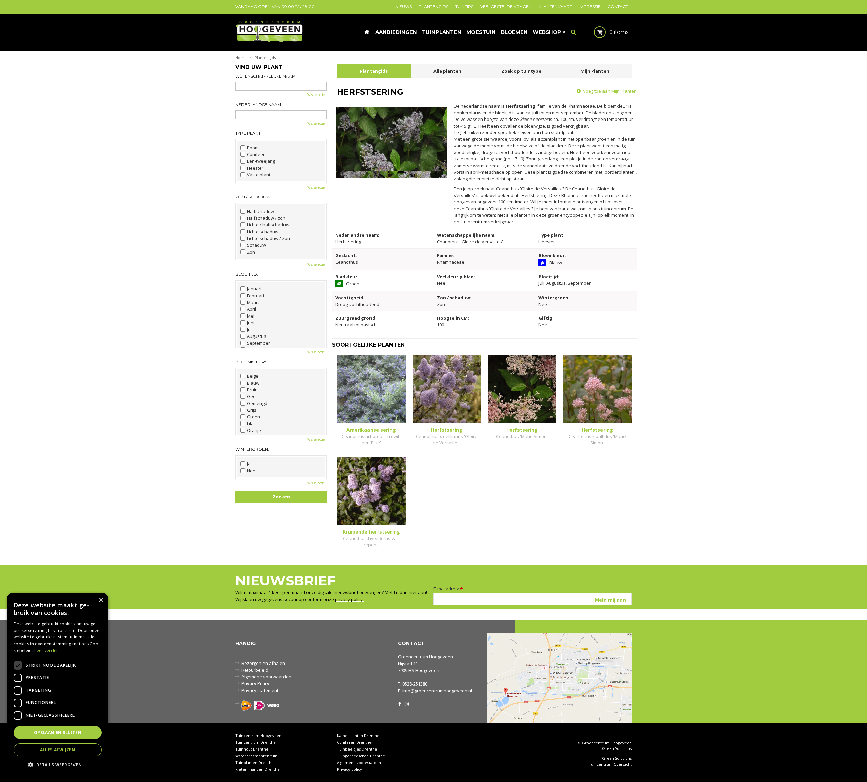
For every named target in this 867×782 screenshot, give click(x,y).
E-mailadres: (448, 589)
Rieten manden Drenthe (257, 769)
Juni (250, 322)
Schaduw (256, 245)
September (258, 343)
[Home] (366, 32)
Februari (255, 295)
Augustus (256, 336)
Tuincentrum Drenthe (255, 742)
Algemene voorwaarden (266, 677)
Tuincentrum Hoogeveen (258, 735)
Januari (254, 288)
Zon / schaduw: (253, 196)
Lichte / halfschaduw (268, 224)
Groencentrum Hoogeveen (425, 657)
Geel (252, 396)
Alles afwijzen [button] (58, 750)
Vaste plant (258, 174)
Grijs (251, 410)
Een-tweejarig (261, 161)
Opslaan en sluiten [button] (57, 732)
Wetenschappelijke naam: (266, 76)
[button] (58, 764)
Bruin (252, 389)
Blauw (253, 383)
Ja (249, 463)
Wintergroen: (252, 449)
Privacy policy (349, 769)
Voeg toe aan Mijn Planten (610, 91)
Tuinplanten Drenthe (254, 762)
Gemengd (257, 403)
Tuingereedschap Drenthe (361, 755)
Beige (252, 376)
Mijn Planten (594, 71)
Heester (255, 168)
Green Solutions (617, 748)
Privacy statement (259, 690)
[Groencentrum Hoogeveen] (269, 31)
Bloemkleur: (250, 361)
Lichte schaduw (262, 231)
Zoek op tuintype (521, 71)
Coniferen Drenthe (354, 742)
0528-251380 (414, 684)
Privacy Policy (255, 683)
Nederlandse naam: (258, 104)
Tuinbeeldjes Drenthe (357, 749)
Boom (253, 147)
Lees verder (46, 650)
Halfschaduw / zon (266, 218)
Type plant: (248, 133)
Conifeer (256, 154)
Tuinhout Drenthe (251, 749)
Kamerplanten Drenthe (358, 735)
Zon (251, 251)
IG (406, 703)
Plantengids (374, 71)
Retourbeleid (254, 670)
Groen (253, 416)
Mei (250, 315)
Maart (253, 302)
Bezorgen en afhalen (263, 663)
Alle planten (447, 71)
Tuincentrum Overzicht (610, 764)
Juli (250, 329)
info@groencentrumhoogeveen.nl (437, 691)
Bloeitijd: (246, 274)
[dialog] (57, 684)
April (251, 309)
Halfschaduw (260, 211)
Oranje (254, 430)
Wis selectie (316, 94)
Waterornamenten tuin (256, 755)
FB (399, 703)
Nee (251, 470)
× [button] (100, 600)
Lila (250, 423)
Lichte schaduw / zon (268, 238)
